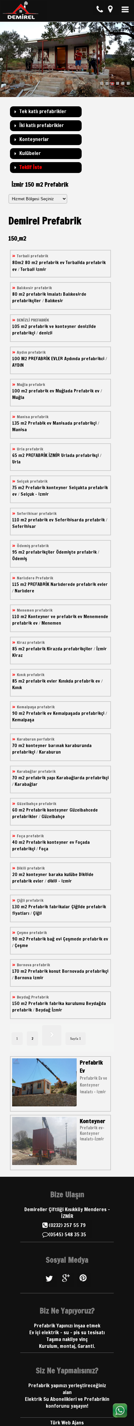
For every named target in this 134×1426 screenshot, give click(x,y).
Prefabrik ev (39, 713)
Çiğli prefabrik (30, 900)
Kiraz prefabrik (31, 642)
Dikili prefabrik (31, 868)
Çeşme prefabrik (32, 932)
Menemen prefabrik (35, 610)
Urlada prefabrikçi (80, 455)
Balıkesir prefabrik (34, 287)
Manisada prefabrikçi (75, 423)
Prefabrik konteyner (47, 487)
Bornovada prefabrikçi (85, 971)
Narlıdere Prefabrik (35, 578)
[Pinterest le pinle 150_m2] (84, 1286)
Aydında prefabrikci (84, 358)
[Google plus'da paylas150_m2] (67, 1286)
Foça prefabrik (30, 836)
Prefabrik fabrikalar (49, 906)
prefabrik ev (41, 391)
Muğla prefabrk (31, 384)
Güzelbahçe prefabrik (36, 803)
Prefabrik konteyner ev (50, 842)
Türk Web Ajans (67, 1422)
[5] (123, 83)
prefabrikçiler (40, 552)
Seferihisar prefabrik (37, 513)
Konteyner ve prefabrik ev (55, 616)
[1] (101, 83)
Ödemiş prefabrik (33, 545)
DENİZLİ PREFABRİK (33, 320)
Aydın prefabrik (31, 352)
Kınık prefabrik (31, 674)
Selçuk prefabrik (32, 481)
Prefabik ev (39, 423)
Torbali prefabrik (32, 256)
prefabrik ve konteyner (52, 326)
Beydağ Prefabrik (33, 997)
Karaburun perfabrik (36, 739)
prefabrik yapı (40, 777)
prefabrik (35, 648)
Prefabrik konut (44, 971)
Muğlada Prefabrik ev (77, 391)
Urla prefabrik (30, 449)
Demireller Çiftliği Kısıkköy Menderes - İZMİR (67, 1213)
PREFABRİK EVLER (45, 358)
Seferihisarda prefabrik (80, 519)
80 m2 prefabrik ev (45, 262)
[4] (117, 83)
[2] (107, 83)
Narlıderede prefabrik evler (79, 584)
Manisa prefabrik (33, 416)
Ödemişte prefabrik (76, 552)
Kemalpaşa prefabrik (36, 707)
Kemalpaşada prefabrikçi (78, 713)
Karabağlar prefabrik (36, 771)
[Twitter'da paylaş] (50, 1286)
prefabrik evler (41, 681)
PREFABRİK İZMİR (43, 455)
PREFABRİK (38, 584)
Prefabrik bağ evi (44, 939)
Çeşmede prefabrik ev (85, 939)
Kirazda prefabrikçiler (70, 648)
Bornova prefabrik (33, 965)
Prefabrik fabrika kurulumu (56, 1003)
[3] (112, 83)
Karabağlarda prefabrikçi (82, 777)
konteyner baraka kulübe (52, 874)
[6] (128, 83)
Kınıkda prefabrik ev (79, 681)
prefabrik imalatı (44, 294)
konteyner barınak (45, 745)
